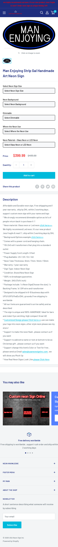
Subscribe (12, 525)
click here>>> (46, 225)
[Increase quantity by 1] (31, 165)
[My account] (47, 12)
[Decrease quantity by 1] (16, 165)
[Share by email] (53, 186)
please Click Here (41, 359)
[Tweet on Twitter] (48, 186)
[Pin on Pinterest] (42, 186)
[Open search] (41, 12)
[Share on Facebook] (37, 186)
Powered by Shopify (11, 541)
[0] (53, 12)
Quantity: (7, 165)
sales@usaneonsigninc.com (35, 351)
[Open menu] (4, 13)
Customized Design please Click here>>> (22, 320)
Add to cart (29, 175)
